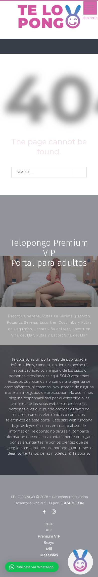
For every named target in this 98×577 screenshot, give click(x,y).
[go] (80, 172)
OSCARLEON (72, 503)
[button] (90, 8)
